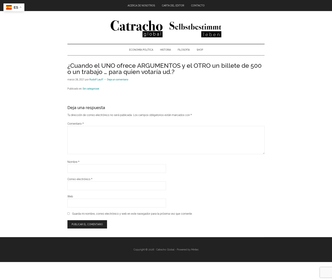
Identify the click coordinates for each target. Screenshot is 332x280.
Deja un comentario (117, 79)
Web (70, 196)
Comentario (75, 123)
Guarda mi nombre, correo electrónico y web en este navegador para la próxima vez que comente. (132, 213)
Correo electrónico (79, 179)
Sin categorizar (91, 88)
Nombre (73, 162)
